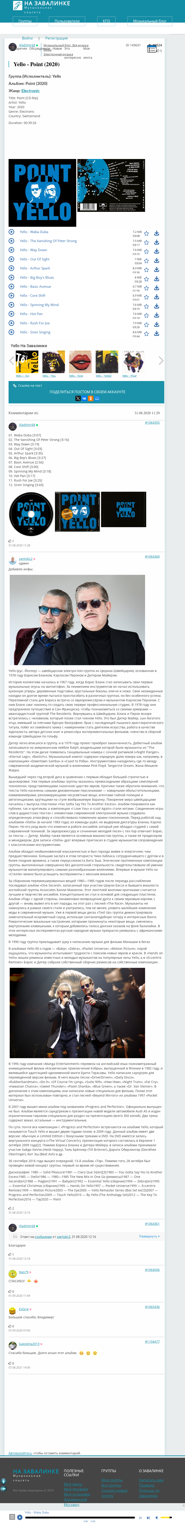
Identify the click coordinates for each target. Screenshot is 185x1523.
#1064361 (152, 1223)
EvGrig (24, 1309)
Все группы (111, 1485)
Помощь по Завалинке (149, 1493)
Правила (146, 1485)
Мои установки (77, 1494)
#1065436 (152, 1307)
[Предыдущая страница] (3, 1488)
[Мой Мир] (97, 398)
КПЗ (106, 21)
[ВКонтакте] (84, 398)
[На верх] (3, 1481)
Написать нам (151, 1480)
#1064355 (152, 422)
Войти (27, 38)
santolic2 (25, 559)
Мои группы (112, 1480)
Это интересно (72, 47)
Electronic (30, 91)
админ (24, 563)
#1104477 (152, 1341)
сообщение (43, 1237)
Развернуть (148, 1236)
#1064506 (152, 1270)
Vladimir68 (27, 425)
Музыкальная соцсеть (47, 5)
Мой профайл (76, 1489)
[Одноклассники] (90, 398)
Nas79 (23, 1272)
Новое (57, 47)
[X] (78, 398)
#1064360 (152, 556)
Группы (25, 21)
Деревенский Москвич (75, 1502)
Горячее (20, 47)
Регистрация (56, 38)
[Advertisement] (86, 1410)
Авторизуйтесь (20, 1453)
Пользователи (67, 21)
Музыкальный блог (150, 21)
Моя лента (87, 47)
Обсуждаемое (39, 47)
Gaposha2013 (29, 1344)
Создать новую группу (114, 1493)
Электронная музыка (58, 54)
